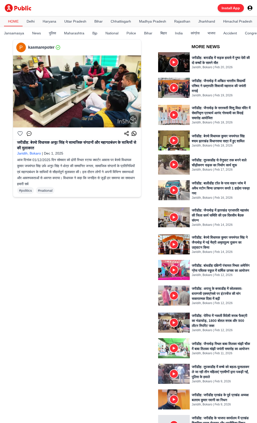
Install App (231, 8)
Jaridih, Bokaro (29, 153)
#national (45, 190)
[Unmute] (133, 119)
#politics (25, 190)
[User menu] (250, 8)
